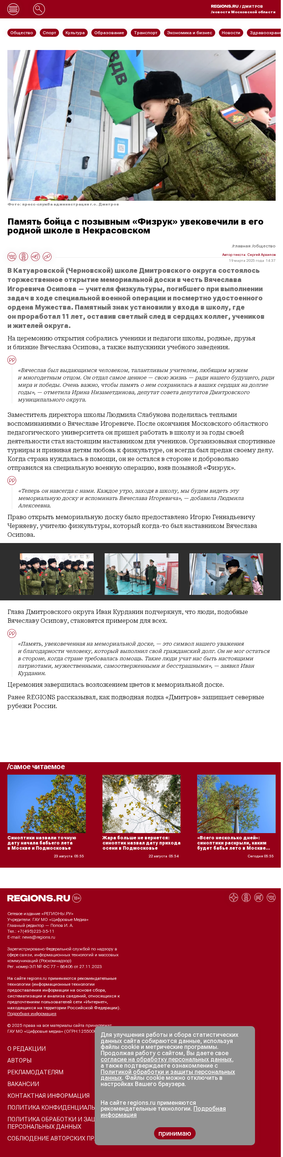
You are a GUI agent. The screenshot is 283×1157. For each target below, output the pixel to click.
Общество (264, 246)
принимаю (174, 1133)
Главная (242, 246)
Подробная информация (31, 1013)
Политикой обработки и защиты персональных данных (168, 1075)
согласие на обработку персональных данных (166, 1059)
